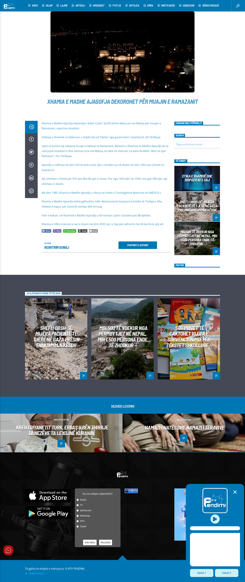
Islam (49, 5)
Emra (150, 5)
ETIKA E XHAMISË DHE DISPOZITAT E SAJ (197, 178)
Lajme (64, 5)
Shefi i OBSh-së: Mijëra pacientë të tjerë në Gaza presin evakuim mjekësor (197, 206)
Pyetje (116, 5)
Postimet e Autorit (137, 245)
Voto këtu (90, 542)
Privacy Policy (36, 573)
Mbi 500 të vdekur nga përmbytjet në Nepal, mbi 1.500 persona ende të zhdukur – (197, 237)
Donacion (188, 5)
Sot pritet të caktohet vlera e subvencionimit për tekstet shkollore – (189, 336)
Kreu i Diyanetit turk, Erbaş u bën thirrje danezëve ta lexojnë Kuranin (62, 430)
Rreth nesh (168, 5)
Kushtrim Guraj (56, 247)
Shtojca (134, 5)
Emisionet (98, 5)
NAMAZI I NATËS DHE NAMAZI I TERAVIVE (184, 427)
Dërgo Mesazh (210, 5)
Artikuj (80, 5)
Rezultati (105, 542)
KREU (35, 5)
